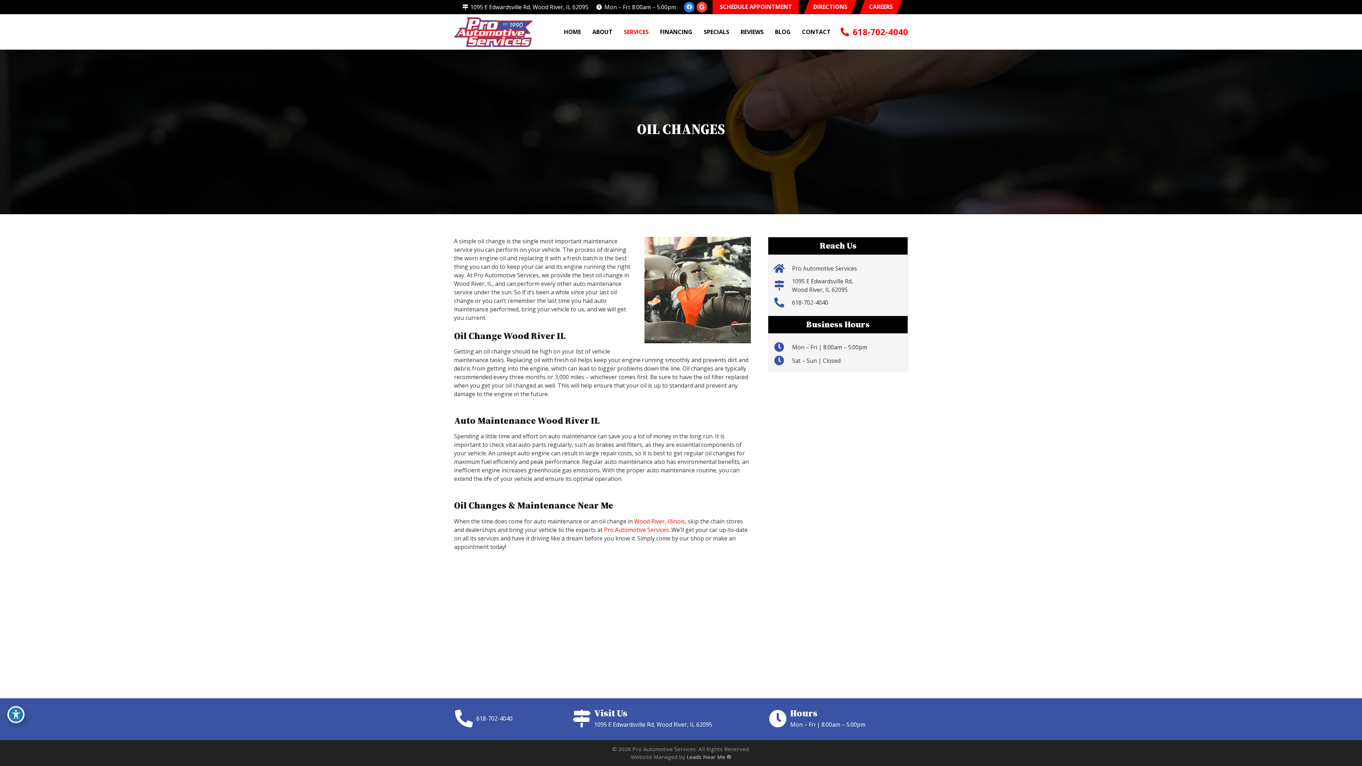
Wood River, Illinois (659, 521)
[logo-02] (493, 32)
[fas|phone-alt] (465, 718)
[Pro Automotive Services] (783, 268)
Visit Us (610, 713)
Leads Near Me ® (709, 756)
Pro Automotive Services (636, 530)
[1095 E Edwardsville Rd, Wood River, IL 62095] (783, 285)
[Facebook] (689, 7)
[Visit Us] (583, 718)
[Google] (702, 7)
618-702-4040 (810, 302)
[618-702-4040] (783, 302)
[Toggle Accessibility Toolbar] (15, 714)
